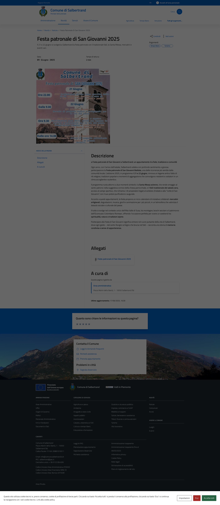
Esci (197, 498)
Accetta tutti (209, 498)
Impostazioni (184, 498)
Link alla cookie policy (46, 499)
